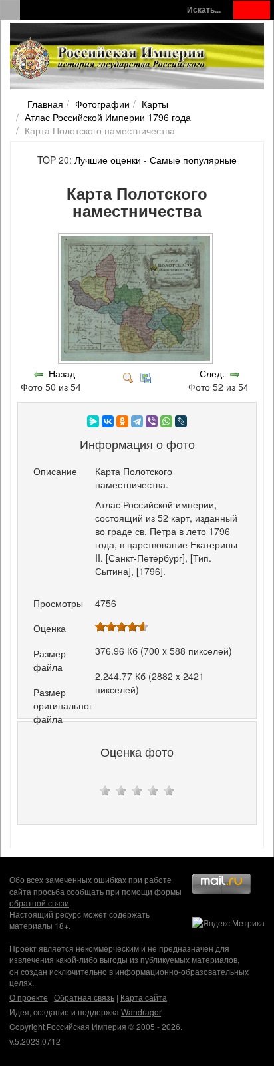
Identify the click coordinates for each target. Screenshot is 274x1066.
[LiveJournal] (181, 421)
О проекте (28, 997)
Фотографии (102, 103)
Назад (62, 373)
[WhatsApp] (166, 421)
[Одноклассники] (122, 421)
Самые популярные (193, 159)
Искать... (204, 9)
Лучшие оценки (107, 159)
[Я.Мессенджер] (93, 421)
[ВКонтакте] (108, 421)
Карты (155, 103)
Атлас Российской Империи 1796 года (108, 117)
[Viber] (152, 421)
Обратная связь (84, 997)
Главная (45, 103)
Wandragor (141, 1011)
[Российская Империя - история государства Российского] (109, 58)
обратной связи (39, 902)
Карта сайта (143, 997)
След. (212, 373)
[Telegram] (137, 421)
